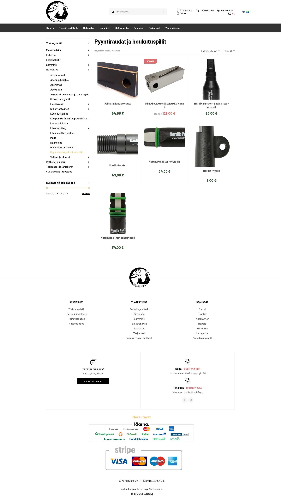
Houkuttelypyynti (60, 99)
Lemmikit (51, 64)
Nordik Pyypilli (211, 170)
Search (163, 11)
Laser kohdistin (59, 123)
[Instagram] (190, 400)
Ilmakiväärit (57, 104)
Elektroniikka (53, 50)
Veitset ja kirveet (60, 157)
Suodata (86, 193)
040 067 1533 (194, 387)
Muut (53, 137)
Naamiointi (56, 142)
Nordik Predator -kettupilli (164, 161)
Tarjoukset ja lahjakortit (59, 166)
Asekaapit (56, 89)
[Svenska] (247, 12)
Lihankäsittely (58, 128)
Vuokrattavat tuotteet (59, 171)
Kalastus (51, 55)
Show (227, 51)
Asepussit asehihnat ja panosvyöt (69, 94)
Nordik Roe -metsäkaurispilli (118, 237)
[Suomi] (243, 12)
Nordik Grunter (118, 165)
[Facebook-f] (184, 400)
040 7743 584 (192, 368)
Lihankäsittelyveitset (62, 132)
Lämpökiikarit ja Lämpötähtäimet (69, 118)
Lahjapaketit (53, 59)
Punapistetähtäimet (61, 147)
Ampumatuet (57, 75)
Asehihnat (56, 84)
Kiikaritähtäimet (59, 108)
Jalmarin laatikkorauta (117, 103)
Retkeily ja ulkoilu (56, 161)
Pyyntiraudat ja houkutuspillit (66, 152)
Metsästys (52, 69)
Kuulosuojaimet (59, 113)
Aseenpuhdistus (59, 79)
